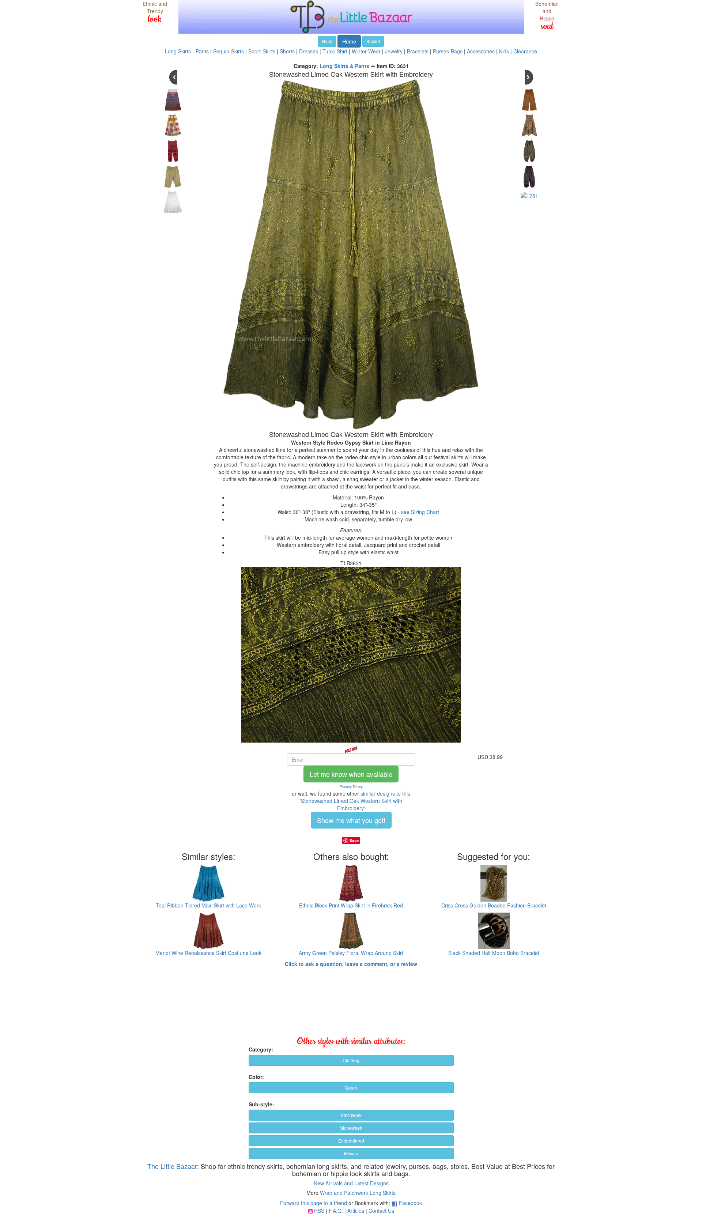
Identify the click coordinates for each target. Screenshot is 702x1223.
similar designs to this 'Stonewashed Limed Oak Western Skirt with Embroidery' (355, 801)
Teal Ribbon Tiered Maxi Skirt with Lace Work (208, 905)
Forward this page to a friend (313, 1203)
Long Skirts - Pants (187, 51)
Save (354, 840)
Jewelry (394, 51)
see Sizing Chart (420, 512)
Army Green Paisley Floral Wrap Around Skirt (351, 952)
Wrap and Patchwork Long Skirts (358, 1192)
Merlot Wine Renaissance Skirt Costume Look (208, 952)
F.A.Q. (336, 1210)
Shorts (287, 51)
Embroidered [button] (351, 1140)
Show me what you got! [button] (351, 820)
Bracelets (418, 51)
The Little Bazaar (172, 1166)
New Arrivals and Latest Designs (351, 1183)
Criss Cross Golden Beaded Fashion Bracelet (493, 905)
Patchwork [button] (351, 1115)
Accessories (481, 51)
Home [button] (349, 41)
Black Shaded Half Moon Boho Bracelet (493, 952)
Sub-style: (261, 1104)
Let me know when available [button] (351, 774)
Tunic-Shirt (334, 51)
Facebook (410, 1203)
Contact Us (381, 1210)
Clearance (525, 51)
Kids (504, 51)
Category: (261, 1049)
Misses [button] (351, 1153)
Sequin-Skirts (228, 51)
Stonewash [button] (351, 1128)
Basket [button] (373, 41)
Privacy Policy (351, 786)
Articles (355, 1210)
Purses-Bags (448, 51)
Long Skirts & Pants (344, 65)
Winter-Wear (366, 51)
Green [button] (351, 1087)
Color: (256, 1076)
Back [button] (327, 41)
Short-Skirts (261, 51)
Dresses (308, 51)
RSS (319, 1210)
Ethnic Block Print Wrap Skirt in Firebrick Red (351, 905)
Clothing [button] (351, 1060)
